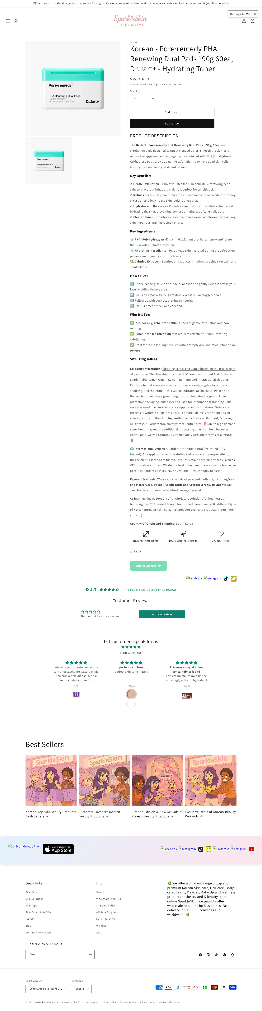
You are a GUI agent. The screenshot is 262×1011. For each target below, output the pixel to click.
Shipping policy (148, 1002)
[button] (8, 21)
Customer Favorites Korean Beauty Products (99, 814)
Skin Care (31, 892)
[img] (131, 647)
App (98, 932)
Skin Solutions (34, 899)
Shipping (152, 84)
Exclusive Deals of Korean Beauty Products (210, 814)
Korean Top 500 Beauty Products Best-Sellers (51, 814)
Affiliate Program (106, 912)
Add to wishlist (146, 565)
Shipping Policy (105, 905)
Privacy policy (91, 1002)
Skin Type (31, 905)
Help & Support (105, 919)
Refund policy (109, 1002)
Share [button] (137, 551)
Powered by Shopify (71, 1002)
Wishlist (101, 925)
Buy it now (172, 123)
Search (100, 892)
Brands (30, 919)
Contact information (38, 932)
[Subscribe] (90, 954)
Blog (28, 925)
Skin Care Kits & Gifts (38, 912)
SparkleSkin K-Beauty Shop (47, 1002)
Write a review (162, 614)
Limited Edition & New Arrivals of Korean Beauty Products (157, 814)
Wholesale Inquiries (108, 899)
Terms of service (128, 1002)
